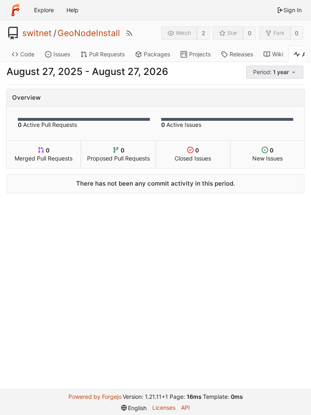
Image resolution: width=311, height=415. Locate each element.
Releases (241, 54)
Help (72, 9)
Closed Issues (193, 154)
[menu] (275, 72)
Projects (200, 54)
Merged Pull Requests (43, 154)
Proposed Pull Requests (118, 154)
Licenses (163, 407)
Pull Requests (107, 54)
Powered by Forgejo (94, 396)
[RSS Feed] (129, 33)
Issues (61, 54)
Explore (44, 9)
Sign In (292, 9)
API (185, 407)
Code (27, 54)
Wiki (277, 54)
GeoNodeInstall (89, 33)
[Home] (15, 10)
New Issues (267, 154)
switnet (37, 33)
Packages (157, 54)
